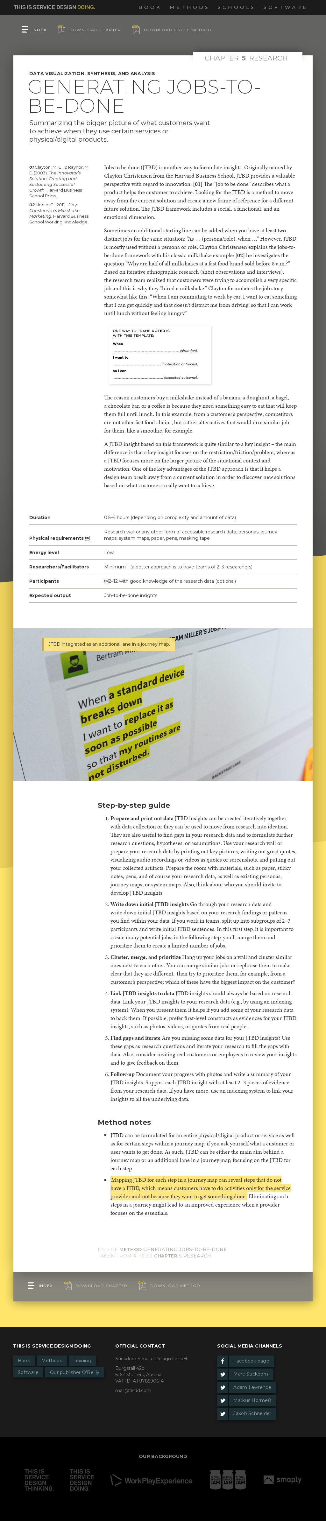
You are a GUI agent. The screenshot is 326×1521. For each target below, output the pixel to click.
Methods (190, 7)
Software (286, 7)
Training (82, 1360)
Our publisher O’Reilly (74, 1372)
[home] (54, 6)
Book (150, 7)
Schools (237, 7)
